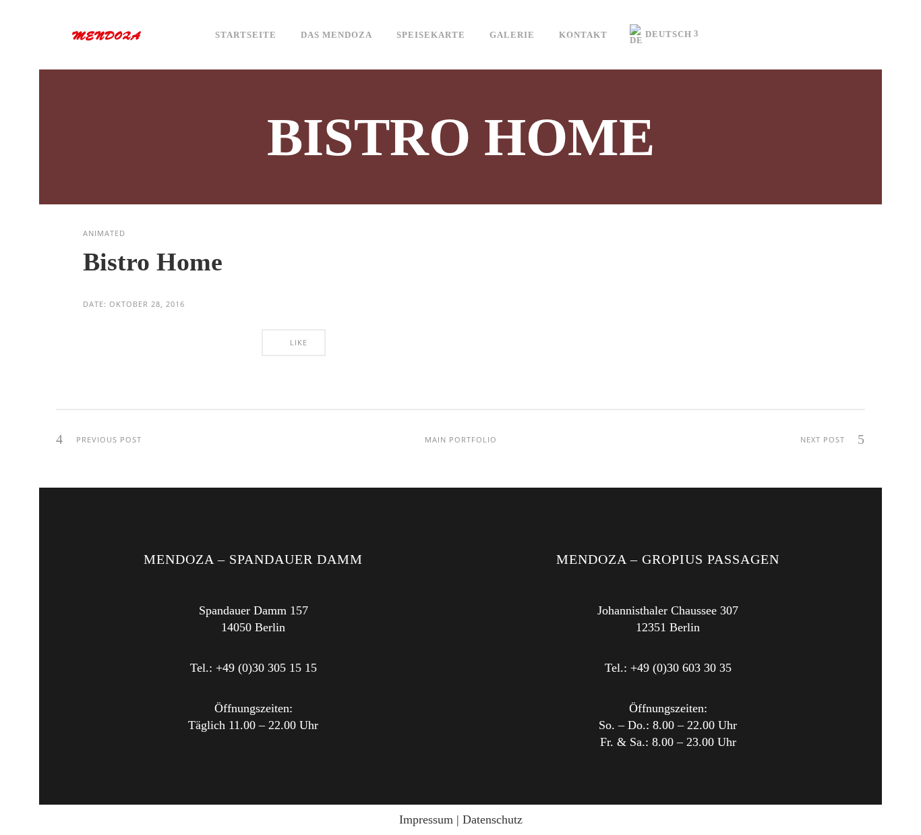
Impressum (426, 819)
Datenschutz (493, 819)
